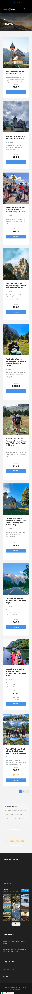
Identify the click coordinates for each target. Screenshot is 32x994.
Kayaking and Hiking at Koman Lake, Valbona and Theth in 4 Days (16, 672)
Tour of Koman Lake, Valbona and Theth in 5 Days (16, 600)
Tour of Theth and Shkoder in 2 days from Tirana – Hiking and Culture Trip (16, 521)
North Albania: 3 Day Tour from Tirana (15, 73)
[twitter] (17, 3)
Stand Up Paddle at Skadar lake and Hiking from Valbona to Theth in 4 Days (16, 442)
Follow (26, 890)
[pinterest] (14, 3)
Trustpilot (5, 976)
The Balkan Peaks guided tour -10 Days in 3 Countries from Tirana (16, 362)
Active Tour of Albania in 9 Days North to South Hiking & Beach (16, 210)
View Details (16, 92)
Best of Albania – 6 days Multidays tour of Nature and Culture (16, 285)
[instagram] (19, 3)
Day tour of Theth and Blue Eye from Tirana (15, 137)
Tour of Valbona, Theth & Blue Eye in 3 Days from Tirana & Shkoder (16, 751)
